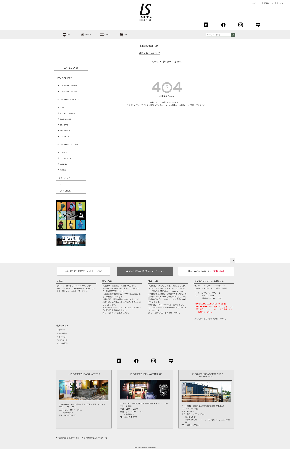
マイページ (61, 337)
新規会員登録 (62, 333)
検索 (233, 35)
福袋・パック (64, 178)
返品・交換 (153, 281)
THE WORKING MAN (67, 113)
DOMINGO (63, 152)
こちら (72, 291)
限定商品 (63, 170)
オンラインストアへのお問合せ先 (209, 281)
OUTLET (63, 184)
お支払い (60, 281)
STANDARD (64, 125)
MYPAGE (107, 34)
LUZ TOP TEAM (65, 158)
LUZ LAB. (63, 164)
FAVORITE (88, 34)
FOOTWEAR (64, 137)
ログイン (254, 3)
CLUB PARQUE (65, 119)
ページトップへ (232, 260)
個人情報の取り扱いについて (95, 438)
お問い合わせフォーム (211, 293)
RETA (62, 107)
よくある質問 (62, 343)
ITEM (68, 34)
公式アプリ (61, 330)
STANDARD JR (65, 131)
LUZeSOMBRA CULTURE (69, 92)
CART (125, 34)
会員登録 (265, 3)
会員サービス (62, 325)
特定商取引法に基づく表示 (68, 438)
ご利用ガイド (278, 3)
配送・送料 (107, 281)
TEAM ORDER (65, 191)
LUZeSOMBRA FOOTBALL (69, 86)
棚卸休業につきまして (149, 53)
